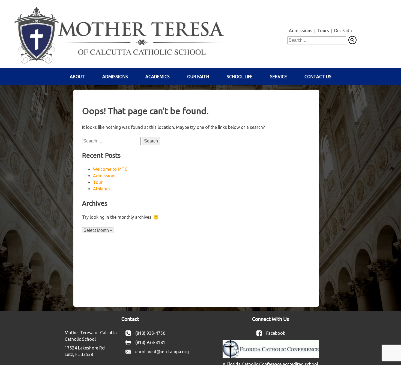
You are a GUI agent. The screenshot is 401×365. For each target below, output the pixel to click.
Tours (323, 30)
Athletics (101, 188)
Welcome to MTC (110, 169)
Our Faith (343, 30)
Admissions (300, 30)
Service (278, 76)
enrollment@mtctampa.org (162, 351)
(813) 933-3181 (150, 342)
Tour (98, 182)
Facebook (275, 333)
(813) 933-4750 (150, 333)
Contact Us (317, 76)
